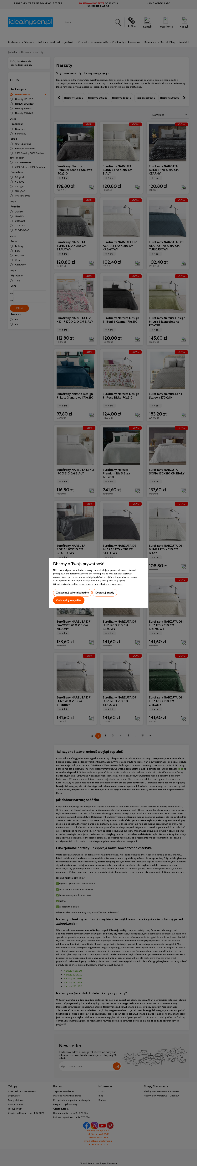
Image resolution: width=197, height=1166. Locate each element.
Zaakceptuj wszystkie (68, 600)
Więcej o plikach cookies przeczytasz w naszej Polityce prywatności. (88, 584)
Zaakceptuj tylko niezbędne (72, 592)
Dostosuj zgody (104, 592)
